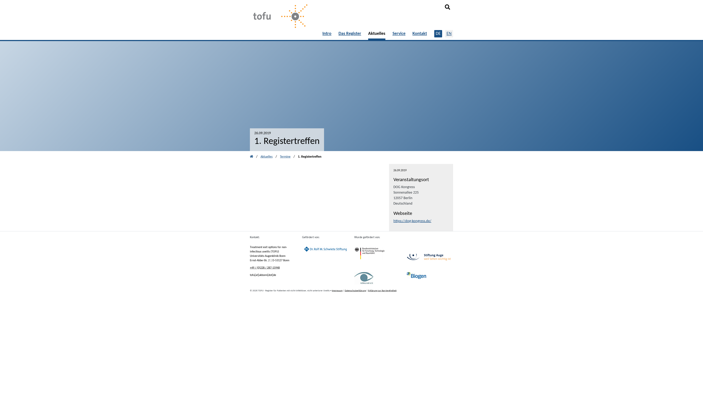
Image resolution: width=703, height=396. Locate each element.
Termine (285, 157)
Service (399, 34)
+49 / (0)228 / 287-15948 (265, 267)
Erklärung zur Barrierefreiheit (382, 290)
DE (438, 34)
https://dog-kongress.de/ (412, 221)
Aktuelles (376, 34)
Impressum (337, 290)
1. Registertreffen (309, 157)
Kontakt (419, 34)
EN (449, 34)
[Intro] (251, 157)
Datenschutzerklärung (355, 290)
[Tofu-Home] (279, 16)
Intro (326, 34)
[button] (447, 8)
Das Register (350, 34)
